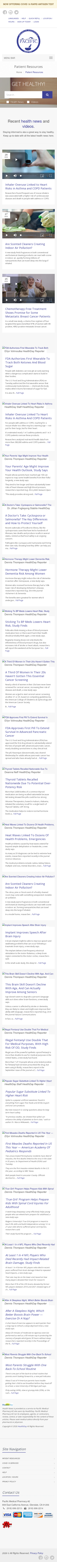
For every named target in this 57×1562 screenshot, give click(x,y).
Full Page (20, 393)
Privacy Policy (9, 1481)
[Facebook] (40, 1557)
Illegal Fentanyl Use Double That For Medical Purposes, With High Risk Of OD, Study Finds (26, 1043)
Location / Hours (10, 1477)
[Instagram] (46, 1557)
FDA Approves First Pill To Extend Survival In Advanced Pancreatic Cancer (27, 731)
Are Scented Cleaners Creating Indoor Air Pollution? (25, 246)
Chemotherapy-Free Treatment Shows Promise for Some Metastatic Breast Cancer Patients (27, 312)
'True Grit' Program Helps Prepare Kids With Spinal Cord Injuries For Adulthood (26, 1203)
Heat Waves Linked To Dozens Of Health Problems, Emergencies (27, 837)
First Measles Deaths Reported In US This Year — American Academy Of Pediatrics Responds (28, 1147)
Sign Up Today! (24, 21)
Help (24, 18)
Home (19, 72)
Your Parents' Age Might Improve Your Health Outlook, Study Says (27, 468)
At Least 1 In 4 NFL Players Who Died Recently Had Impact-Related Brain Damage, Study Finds (27, 1259)
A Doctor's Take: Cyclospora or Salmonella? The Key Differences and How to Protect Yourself (26, 519)
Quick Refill (34, 18)
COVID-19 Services (10, 1463)
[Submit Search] (47, 94)
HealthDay (22, 1426)
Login (36, 21)
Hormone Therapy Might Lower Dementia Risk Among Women (26, 571)
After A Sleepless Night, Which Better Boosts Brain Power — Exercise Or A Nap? (24, 1314)
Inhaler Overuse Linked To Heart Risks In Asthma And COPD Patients (28, 416)
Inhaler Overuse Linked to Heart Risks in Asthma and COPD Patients (28, 186)
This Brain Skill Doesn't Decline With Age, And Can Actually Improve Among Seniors (25, 988)
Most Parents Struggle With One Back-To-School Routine (25, 1367)
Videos (34, 101)
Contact (6, 1468)
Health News (17, 101)
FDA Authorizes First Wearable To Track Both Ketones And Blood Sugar (27, 362)
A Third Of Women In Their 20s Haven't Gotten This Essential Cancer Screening (25, 676)
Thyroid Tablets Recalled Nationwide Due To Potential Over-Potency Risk (28, 783)
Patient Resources (11, 1458)
